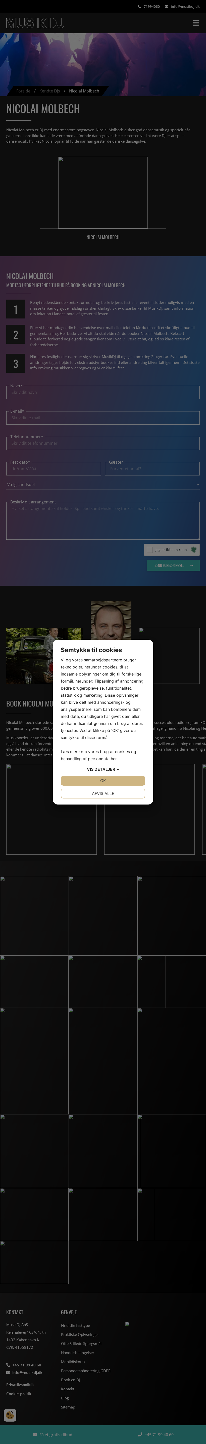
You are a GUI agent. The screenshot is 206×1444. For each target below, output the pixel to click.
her (114, 758)
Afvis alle (103, 793)
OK (103, 780)
